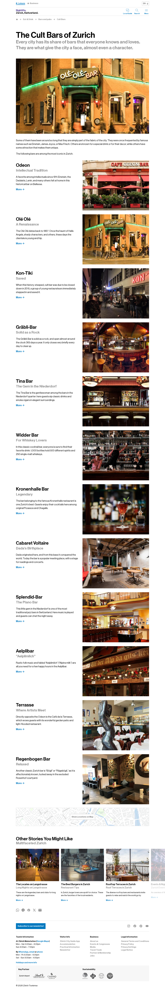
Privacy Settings (128, 947)
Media (93, 947)
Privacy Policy (127, 944)
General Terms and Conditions (135, 941)
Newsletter (65, 950)
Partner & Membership (100, 953)
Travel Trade (96, 950)
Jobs (92, 956)
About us (94, 941)
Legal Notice (127, 950)
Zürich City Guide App (70, 941)
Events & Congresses (100, 944)
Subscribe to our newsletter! (31, 926)
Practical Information (70, 947)
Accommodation (67, 944)
